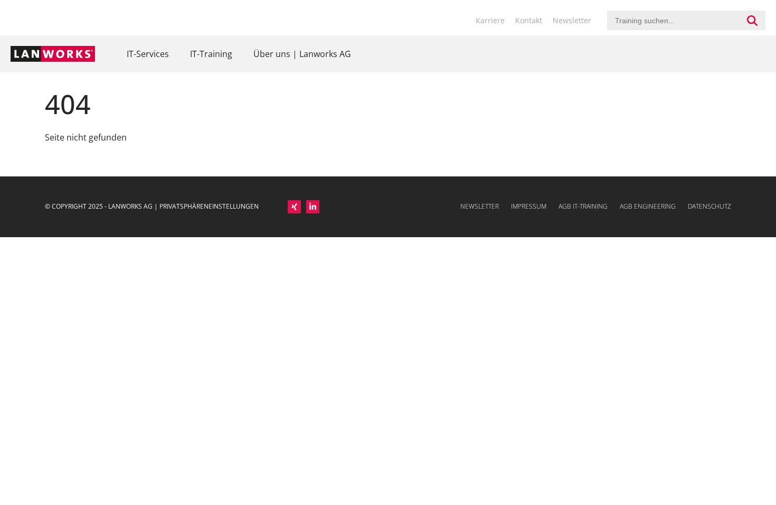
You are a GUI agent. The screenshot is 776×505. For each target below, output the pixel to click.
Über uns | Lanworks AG (302, 54)
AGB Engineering (648, 206)
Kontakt (528, 20)
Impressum (528, 206)
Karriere (490, 20)
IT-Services (148, 54)
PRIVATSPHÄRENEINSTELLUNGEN (209, 206)
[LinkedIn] (312, 206)
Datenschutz (709, 206)
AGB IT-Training (583, 206)
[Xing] (294, 206)
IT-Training (211, 54)
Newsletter (572, 20)
